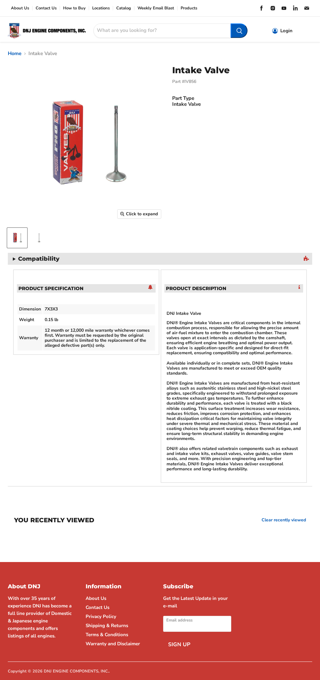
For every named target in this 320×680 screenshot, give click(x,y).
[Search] (239, 30)
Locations (101, 8)
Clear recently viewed (284, 520)
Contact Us (46, 8)
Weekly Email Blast (156, 8)
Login (286, 30)
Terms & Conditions (107, 634)
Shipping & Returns (107, 625)
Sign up (179, 644)
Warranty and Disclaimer (113, 644)
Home (15, 53)
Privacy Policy (101, 616)
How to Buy (74, 8)
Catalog (123, 8)
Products (189, 8)
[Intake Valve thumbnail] (17, 238)
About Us (20, 8)
